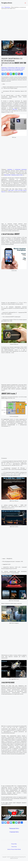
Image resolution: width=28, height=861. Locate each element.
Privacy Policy (14, 844)
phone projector (8, 69)
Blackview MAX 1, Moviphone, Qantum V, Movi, (13, 175)
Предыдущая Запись (14, 828)
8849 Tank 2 (18, 67)
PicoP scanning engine (16, 69)
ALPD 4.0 (3, 69)
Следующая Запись (14, 832)
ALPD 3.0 (23, 67)
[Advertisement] (14, 24)
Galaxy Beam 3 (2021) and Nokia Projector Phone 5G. (14, 191)
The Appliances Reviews (6, 3)
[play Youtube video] (14, 813)
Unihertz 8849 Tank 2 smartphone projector (14, 70)
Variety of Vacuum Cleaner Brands (14, 849)
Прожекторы (7, 7)
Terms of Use (14, 846)
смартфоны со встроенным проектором (17, 169)
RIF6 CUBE (15, 109)
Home (2, 7)
